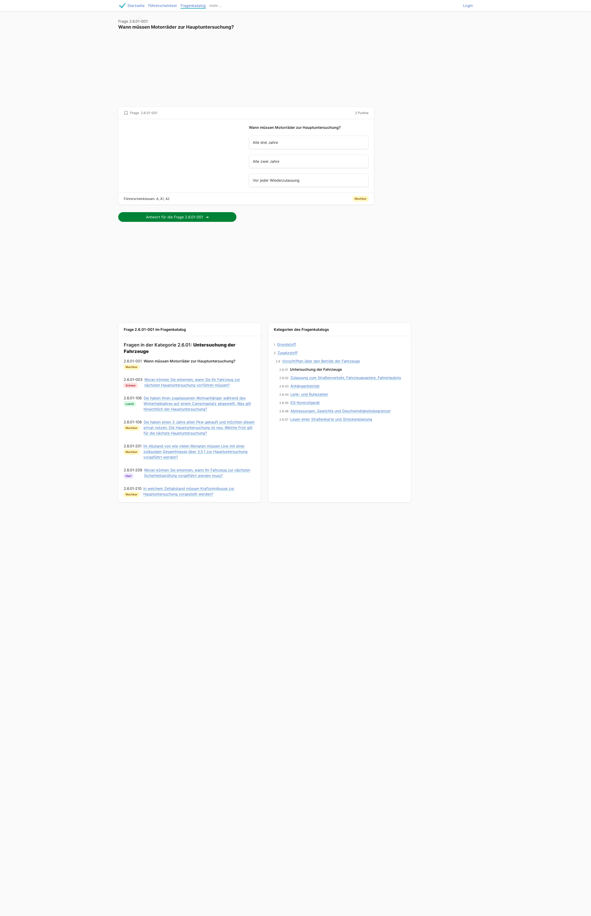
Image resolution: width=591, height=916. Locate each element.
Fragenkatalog (193, 5)
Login (468, 5)
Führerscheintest (162, 5)
